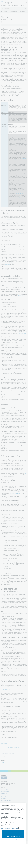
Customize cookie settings (13, 839)
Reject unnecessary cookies (13, 836)
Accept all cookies (12, 832)
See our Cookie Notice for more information (9, 828)
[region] (13, 823)
